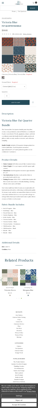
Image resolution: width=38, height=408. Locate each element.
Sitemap (19, 337)
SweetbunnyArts (19, 368)
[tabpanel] (28, 283)
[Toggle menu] (3, 3)
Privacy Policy (19, 332)
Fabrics (19, 346)
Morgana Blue (28, 290)
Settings (19, 396)
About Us (19, 330)
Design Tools (19, 353)
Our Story (19, 328)
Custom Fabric (19, 350)
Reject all (19, 400)
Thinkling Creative (19, 366)
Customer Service (19, 324)
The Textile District (19, 362)
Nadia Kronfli (19, 377)
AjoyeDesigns (19, 375)
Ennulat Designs (19, 379)
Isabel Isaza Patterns (19, 381)
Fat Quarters (19, 348)
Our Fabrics (19, 315)
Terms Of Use (19, 335)
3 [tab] (21, 298)
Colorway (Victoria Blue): (17, 74)
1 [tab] (16, 298)
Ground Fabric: (10, 82)
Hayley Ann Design (19, 370)
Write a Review (27, 34)
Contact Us (19, 321)
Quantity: (5, 92)
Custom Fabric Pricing (19, 317)
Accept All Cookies (19, 405)
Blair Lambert (19, 373)
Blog (19, 326)
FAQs (19, 319)
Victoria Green (10, 290)
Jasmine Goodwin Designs (19, 364)
